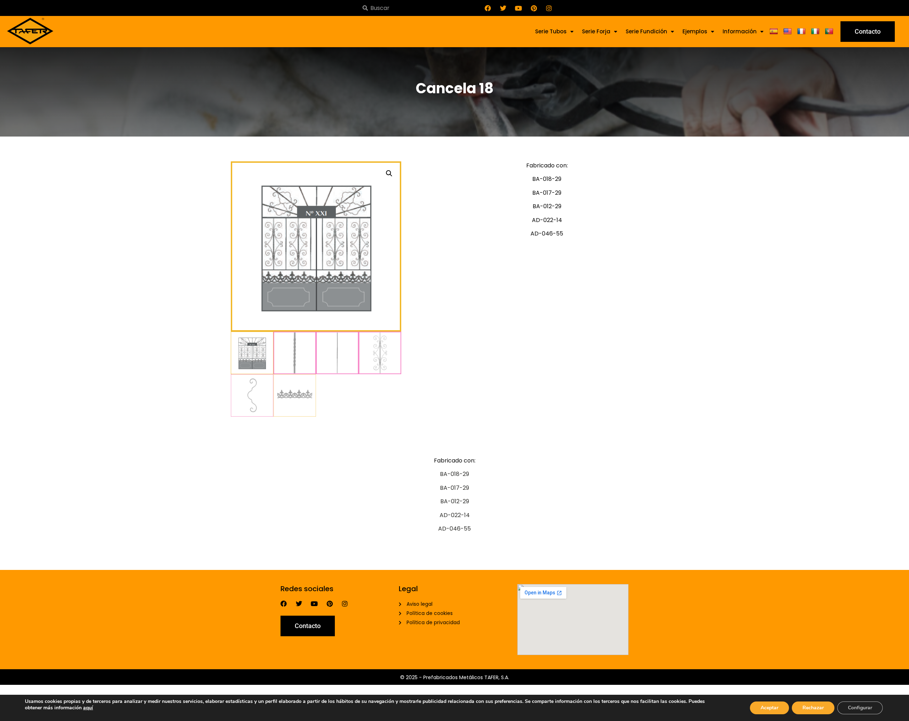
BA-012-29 (454, 501)
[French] (802, 31)
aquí (88, 707)
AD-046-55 (454, 529)
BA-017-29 (454, 488)
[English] (788, 31)
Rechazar (813, 707)
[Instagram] (549, 8)
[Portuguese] (830, 31)
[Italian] (816, 31)
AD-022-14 (455, 515)
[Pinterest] (533, 8)
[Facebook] (488, 8)
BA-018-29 (454, 474)
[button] (389, 173)
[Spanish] (775, 31)
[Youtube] (518, 8)
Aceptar (769, 707)
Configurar (860, 707)
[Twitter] (503, 8)
